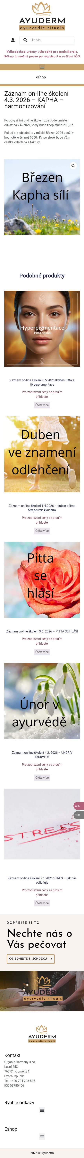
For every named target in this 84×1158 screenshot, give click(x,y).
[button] (42, 67)
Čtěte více (42, 405)
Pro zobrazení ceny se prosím (42, 392)
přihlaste (42, 397)
